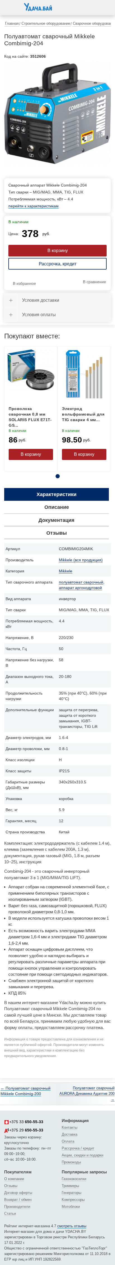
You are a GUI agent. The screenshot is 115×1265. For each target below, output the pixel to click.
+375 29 (26, 1130)
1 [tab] (58, 476)
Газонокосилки (74, 1179)
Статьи (10, 1213)
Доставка (69, 1134)
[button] (9, 6)
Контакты (69, 1127)
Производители (17, 1206)
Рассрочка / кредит (78, 1148)
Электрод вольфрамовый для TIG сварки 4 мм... (83, 414)
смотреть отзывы (71, 1226)
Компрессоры (73, 1200)
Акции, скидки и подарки (82, 1155)
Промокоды (71, 1162)
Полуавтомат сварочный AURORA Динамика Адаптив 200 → (86, 1093)
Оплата (68, 1141)
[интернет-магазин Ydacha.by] (38, 9)
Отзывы (10, 1186)
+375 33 (26, 1122)
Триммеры (70, 1186)
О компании (14, 1179)
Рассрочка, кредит (57, 263)
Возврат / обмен (18, 1200)
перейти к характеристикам (33, 206)
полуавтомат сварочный (81, 582)
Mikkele (65, 571)
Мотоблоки (71, 1206)
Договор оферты (18, 1193)
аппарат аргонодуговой (80, 587)
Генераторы (71, 1193)
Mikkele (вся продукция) (81, 560)
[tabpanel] (57, 114)
